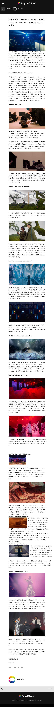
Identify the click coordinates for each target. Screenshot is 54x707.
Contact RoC (38, 700)
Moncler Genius (13, 658)
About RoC (31, 700)
